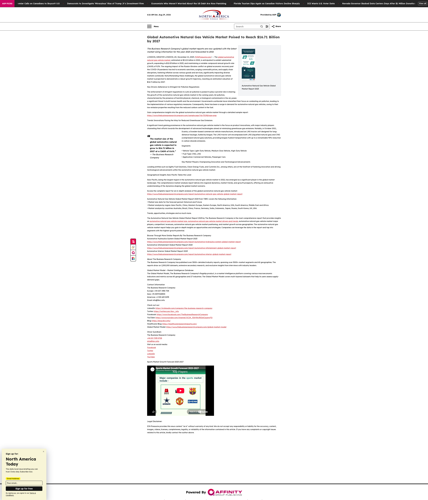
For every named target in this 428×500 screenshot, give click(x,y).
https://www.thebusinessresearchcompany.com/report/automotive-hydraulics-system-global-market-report (194, 242)
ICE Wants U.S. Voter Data (321, 3)
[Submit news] (133, 241)
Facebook (151, 347)
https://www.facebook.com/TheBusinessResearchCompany (182, 314)
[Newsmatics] (133, 258)
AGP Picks (7, 3)
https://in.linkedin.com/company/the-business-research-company (184, 308)
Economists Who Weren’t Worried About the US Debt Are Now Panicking (188, 3)
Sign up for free (24, 488)
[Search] (261, 26)
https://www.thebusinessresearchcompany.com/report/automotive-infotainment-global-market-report (191, 248)
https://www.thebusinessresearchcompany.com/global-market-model (196, 327)
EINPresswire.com (203, 57)
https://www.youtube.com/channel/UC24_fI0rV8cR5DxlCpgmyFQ (183, 317)
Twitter (150, 351)
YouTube (151, 357)
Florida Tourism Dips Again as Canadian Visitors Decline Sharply (267, 3)
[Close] (43, 451)
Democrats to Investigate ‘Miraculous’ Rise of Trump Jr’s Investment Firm (105, 3)
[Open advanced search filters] (267, 26)
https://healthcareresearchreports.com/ (179, 324)
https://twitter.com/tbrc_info (166, 311)
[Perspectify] (133, 247)
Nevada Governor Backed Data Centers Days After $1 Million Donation (378, 3)
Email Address (13, 478)
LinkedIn (151, 354)
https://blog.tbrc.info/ (161, 321)
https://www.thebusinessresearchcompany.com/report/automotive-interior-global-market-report (189, 254)
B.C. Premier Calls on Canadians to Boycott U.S (35, 3)
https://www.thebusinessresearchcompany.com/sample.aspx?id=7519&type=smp (182, 115)
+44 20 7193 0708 (154, 338)
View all (422, 3)
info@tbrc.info (153, 341)
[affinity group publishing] (133, 253)
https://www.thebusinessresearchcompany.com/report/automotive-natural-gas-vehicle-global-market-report (194, 194)
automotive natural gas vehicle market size (168, 221)
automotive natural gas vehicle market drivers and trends (213, 221)
